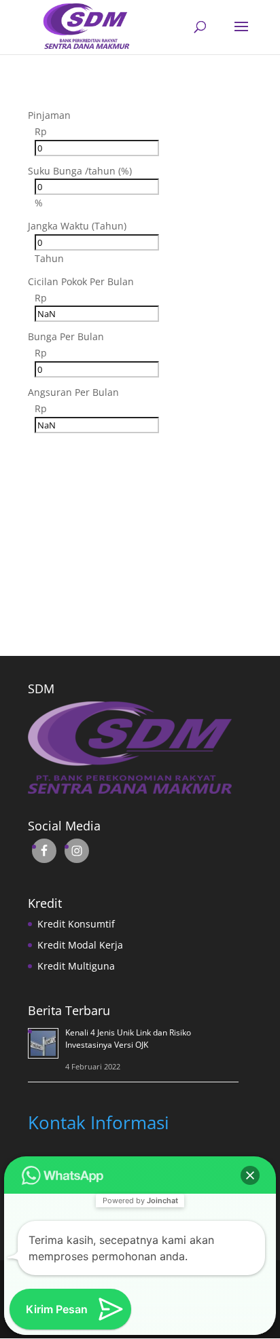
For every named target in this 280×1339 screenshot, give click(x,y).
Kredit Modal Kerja (80, 944)
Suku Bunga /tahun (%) (80, 170)
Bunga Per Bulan (66, 336)
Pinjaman (49, 115)
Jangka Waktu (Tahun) (77, 225)
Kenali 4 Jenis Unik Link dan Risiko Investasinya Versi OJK (128, 1038)
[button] (250, 1175)
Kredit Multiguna (76, 965)
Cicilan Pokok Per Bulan (81, 281)
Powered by (140, 1200)
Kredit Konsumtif (76, 923)
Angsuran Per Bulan (73, 392)
